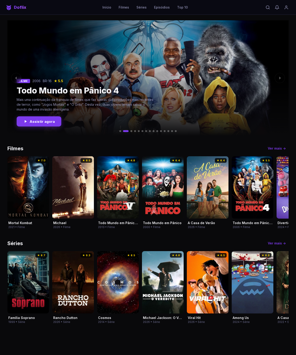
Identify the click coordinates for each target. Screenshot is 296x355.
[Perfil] (286, 7)
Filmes (124, 7)
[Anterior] (16, 78)
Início (106, 7)
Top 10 (182, 7)
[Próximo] (280, 78)
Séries (141, 7)
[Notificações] (277, 7)
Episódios (162, 7)
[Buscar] (268, 7)
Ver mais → (277, 148)
